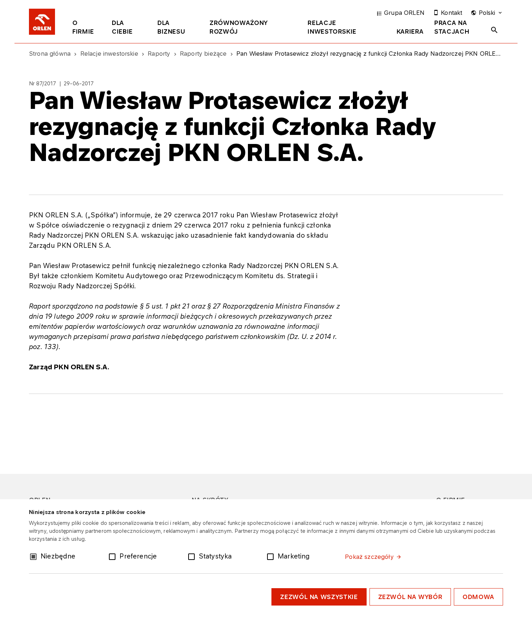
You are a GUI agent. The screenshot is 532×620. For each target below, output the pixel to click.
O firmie (83, 27)
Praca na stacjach (451, 27)
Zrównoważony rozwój (239, 27)
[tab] (86, 28)
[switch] (113, 556)
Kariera (410, 31)
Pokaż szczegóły (369, 556)
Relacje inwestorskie (332, 27)
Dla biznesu (171, 27)
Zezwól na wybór (410, 596)
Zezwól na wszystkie (319, 596)
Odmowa (478, 596)
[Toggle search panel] (494, 30)
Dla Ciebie (122, 27)
